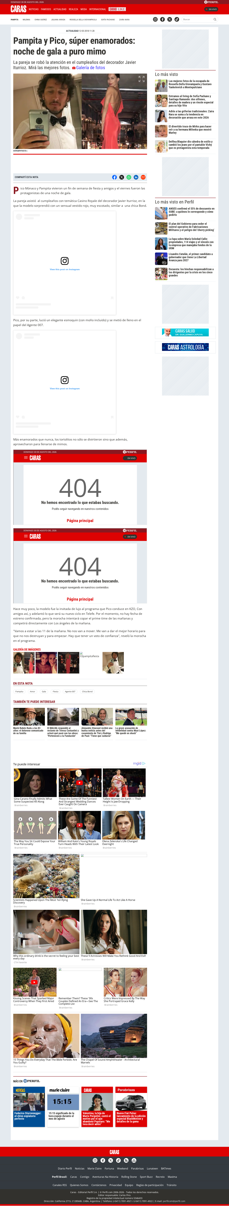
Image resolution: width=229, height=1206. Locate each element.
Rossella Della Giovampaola (83, 19)
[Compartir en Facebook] (114, 177)
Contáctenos (98, 1185)
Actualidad (59, 9)
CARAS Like (117, 9)
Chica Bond (87, 691)
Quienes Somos (79, 1185)
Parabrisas (137, 1168)
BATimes (166, 1168)
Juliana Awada (58, 19)
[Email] (143, 177)
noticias (29, 1090)
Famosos (46, 9)
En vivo (213, 9)
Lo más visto (166, 74)
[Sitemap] (134, 1160)
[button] (80, 114)
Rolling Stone (129, 1177)
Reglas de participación (150, 1185)
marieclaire (63, 1090)
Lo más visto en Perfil (174, 202)
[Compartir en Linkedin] (136, 177)
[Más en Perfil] (31, 1081)
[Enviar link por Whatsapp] (128, 177)
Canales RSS (60, 1185)
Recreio (160, 1177)
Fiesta (55, 691)
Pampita (14, 19)
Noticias (33, 9)
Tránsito (172, 1185)
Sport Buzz (146, 1177)
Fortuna (109, 1168)
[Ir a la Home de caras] (18, 11)
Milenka (26, 19)
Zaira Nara (124, 19)
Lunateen (152, 1168)
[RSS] (126, 1160)
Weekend (122, 1168)
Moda (84, 9)
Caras (73, 1177)
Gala (44, 691)
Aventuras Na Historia (105, 1177)
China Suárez (41, 19)
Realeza (73, 9)
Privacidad (116, 1185)
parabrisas (131, 1090)
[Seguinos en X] (169, 19)
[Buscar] (215, 19)
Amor (32, 691)
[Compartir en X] (121, 177)
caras (97, 1090)
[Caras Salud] (185, 335)
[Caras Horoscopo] (185, 350)
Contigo (84, 1177)
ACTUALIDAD (72, 31)
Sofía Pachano (108, 19)
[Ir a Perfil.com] (211, 2)
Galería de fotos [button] (90, 67)
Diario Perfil (65, 1168)
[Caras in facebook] (162, 19)
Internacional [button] (97, 9)
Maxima (172, 1177)
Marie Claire (95, 1168)
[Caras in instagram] (155, 19)
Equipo (129, 1185)
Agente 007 (70, 691)
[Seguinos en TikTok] (176, 19)
